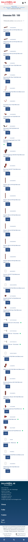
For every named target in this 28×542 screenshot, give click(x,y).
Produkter (8, 7)
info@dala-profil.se (6, 497)
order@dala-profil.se (6, 496)
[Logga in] (23, 3)
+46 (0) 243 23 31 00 (6, 492)
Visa (8, 34)
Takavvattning (15, 7)
